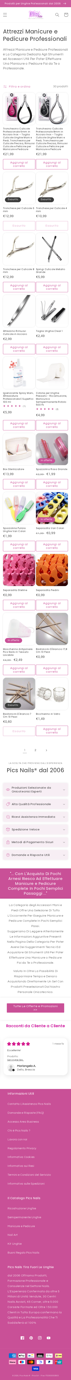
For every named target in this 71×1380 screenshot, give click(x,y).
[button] (5, 14)
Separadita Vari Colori (50, 528)
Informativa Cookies (21, 1157)
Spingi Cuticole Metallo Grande (50, 271)
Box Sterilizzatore (13, 469)
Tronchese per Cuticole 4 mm (51, 210)
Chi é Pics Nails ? (19, 1130)
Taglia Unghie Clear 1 (49, 331)
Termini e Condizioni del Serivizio (29, 1174)
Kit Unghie (15, 1243)
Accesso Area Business (23, 1121)
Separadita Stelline (15, 590)
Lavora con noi (17, 1139)
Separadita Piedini (47, 590)
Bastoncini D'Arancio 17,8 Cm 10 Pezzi (51, 651)
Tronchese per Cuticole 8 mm (18, 271)
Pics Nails (24, 1376)
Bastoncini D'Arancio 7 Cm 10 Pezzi (17, 715)
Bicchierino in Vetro (48, 714)
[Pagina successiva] (46, 750)
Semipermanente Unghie (24, 1217)
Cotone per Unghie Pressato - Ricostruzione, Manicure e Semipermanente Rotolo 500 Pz (51, 399)
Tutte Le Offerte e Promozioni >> (35, 1008)
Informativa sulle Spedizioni (26, 1183)
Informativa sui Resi (21, 1166)
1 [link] (25, 750)
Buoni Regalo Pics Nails (23, 1252)
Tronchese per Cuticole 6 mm (18, 210)
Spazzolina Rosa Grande (51, 469)
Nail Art (13, 1235)
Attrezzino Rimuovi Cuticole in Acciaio (15, 332)
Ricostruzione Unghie (22, 1208)
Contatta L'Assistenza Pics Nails (29, 1104)
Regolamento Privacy (22, 1148)
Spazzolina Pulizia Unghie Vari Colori (14, 530)
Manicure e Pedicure (21, 1226)
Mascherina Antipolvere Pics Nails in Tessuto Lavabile (18, 652)
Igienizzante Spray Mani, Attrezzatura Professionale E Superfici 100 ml (18, 397)
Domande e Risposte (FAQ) (26, 1112)
